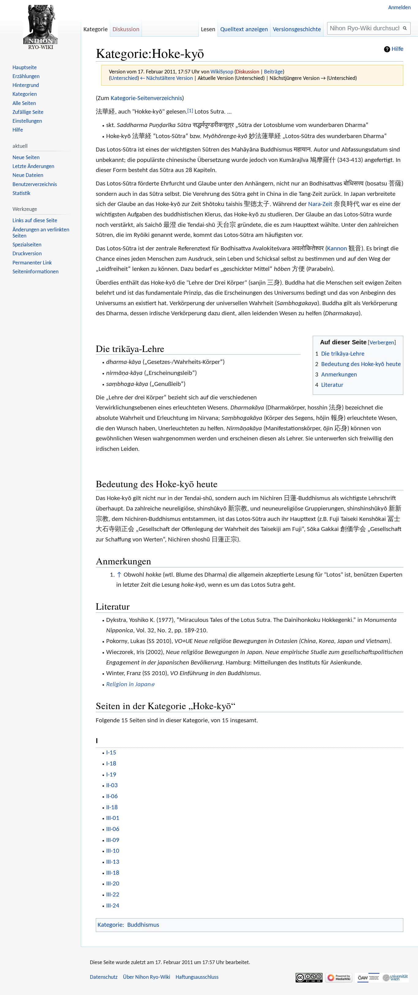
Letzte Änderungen (33, 167)
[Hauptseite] (40, 27)
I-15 (111, 753)
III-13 (112, 862)
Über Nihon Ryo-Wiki (146, 977)
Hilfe (397, 49)
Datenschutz (104, 977)
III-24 (112, 906)
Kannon (337, 248)
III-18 (112, 873)
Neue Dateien (28, 175)
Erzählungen (26, 77)
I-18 (111, 764)
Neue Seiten (26, 158)
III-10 (112, 851)
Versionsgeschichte (297, 30)
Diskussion (247, 72)
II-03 (112, 785)
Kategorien (25, 94)
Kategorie (110, 925)
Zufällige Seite (28, 112)
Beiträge (273, 72)
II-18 (112, 807)
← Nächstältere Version (166, 78)
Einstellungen (27, 121)
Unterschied (123, 78)
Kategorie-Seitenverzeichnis (146, 98)
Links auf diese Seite (35, 221)
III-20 (112, 884)
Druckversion (27, 254)
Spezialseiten (27, 245)
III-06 (112, 829)
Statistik (21, 193)
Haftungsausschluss (197, 977)
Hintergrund (26, 85)
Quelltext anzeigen (244, 30)
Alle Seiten (24, 104)
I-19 (111, 775)
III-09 (112, 840)
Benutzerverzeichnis (35, 185)
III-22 (112, 895)
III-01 (112, 818)
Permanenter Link (32, 263)
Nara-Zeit (320, 204)
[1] (190, 111)
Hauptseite (25, 68)
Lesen (208, 30)
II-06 (112, 796)
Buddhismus (143, 925)
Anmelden (399, 8)
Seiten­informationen (35, 272)
